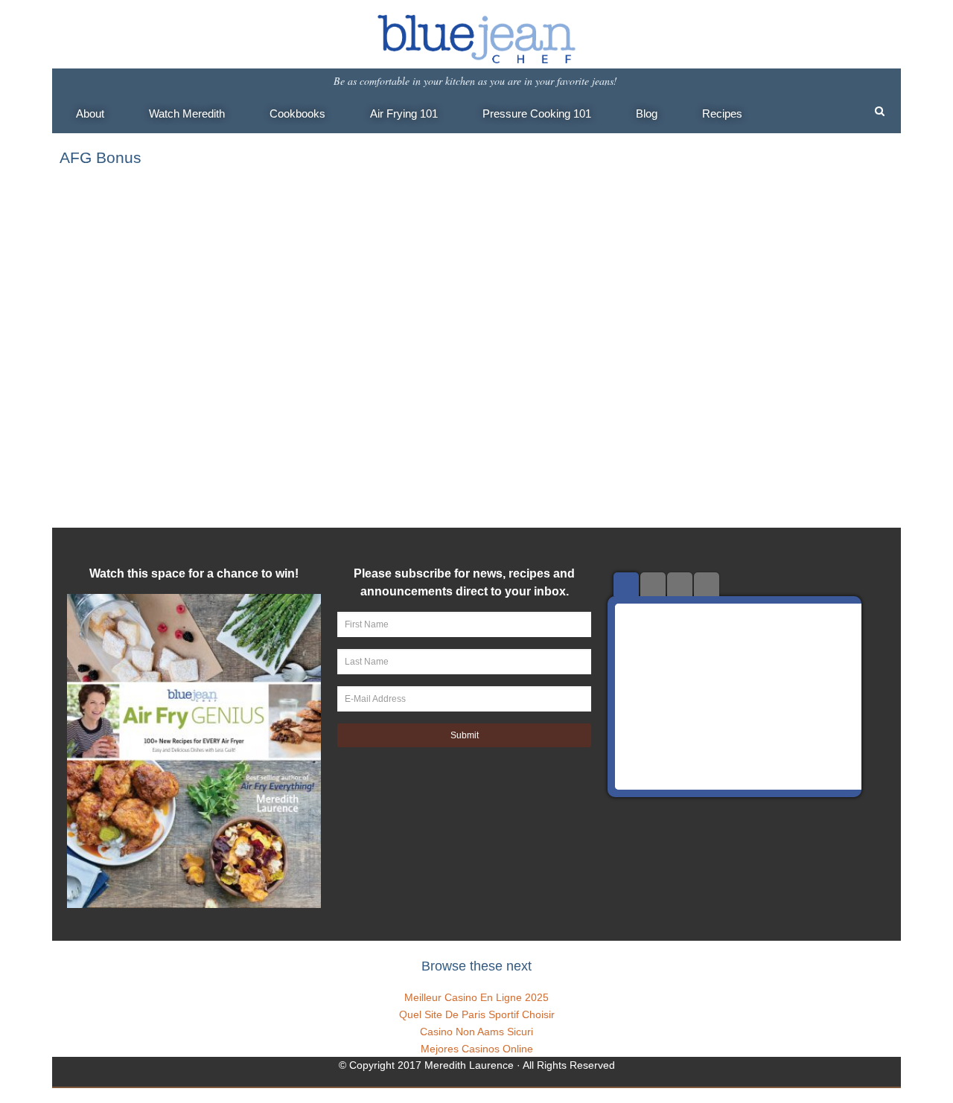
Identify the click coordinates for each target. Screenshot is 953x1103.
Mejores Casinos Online (477, 1049)
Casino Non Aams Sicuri (476, 1032)
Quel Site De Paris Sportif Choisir (477, 1014)
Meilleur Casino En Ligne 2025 (476, 997)
